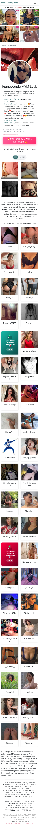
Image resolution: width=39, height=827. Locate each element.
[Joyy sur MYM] (9, 235)
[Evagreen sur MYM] (29, 365)
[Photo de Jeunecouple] (9, 170)
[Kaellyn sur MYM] (29, 680)
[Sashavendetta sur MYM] (9, 706)
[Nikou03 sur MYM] (9, 680)
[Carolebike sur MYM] (29, 627)
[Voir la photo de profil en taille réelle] (19, 78)
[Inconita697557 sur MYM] (9, 312)
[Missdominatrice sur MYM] (9, 472)
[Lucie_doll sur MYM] (29, 393)
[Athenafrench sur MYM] (29, 525)
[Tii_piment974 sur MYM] (9, 602)
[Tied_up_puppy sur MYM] (29, 446)
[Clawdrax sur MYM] (29, 499)
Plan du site (28, 824)
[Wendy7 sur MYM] (29, 286)
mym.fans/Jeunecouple (10, 134)
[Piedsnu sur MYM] (9, 731)
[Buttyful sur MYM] (9, 286)
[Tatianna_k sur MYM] (29, 602)
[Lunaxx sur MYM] (9, 499)
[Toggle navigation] (35, 3)
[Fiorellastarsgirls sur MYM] (9, 393)
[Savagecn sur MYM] (9, 576)
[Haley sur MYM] (29, 260)
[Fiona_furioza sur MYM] (29, 706)
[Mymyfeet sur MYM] (9, 421)
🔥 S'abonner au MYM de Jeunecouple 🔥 (19, 140)
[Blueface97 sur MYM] (9, 446)
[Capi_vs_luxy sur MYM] (29, 235)
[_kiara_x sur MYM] (29, 576)
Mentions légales (13, 824)
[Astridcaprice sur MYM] (9, 260)
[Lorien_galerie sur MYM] (9, 525)
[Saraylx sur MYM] (29, 312)
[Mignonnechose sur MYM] (9, 365)
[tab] (15, 157)
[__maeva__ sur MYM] (9, 655)
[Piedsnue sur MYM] (29, 731)
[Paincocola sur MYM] (29, 655)
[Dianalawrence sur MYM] (29, 551)
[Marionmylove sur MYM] (29, 339)
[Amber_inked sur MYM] (29, 421)
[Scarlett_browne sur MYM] (9, 627)
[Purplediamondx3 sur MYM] (29, 472)
